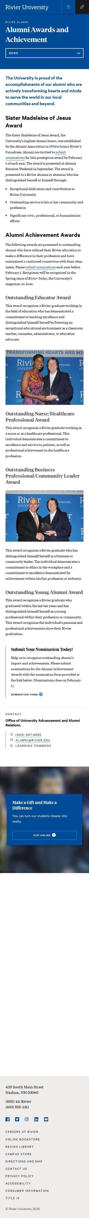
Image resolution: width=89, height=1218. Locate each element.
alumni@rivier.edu (33, 740)
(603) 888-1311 (17, 1106)
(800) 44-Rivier (18, 1101)
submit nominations (40, 267)
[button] (68, 7)
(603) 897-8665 (29, 734)
